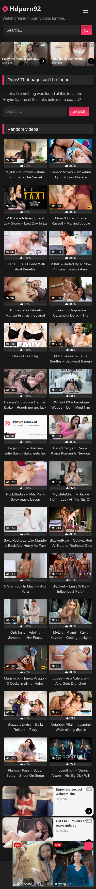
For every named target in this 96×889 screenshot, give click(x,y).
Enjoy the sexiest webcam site (20, 59)
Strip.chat (7, 62)
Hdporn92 (24, 8)
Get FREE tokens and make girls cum (72, 823)
